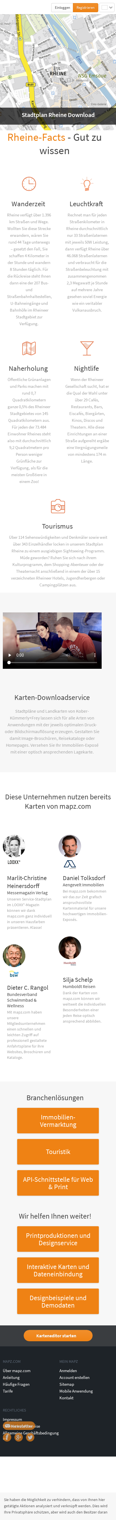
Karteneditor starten (56, 1335)
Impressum (12, 1419)
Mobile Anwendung (76, 1391)
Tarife (8, 1391)
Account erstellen (74, 1377)
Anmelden (68, 1370)
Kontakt (66, 1397)
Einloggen (62, 7)
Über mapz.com (16, 1370)
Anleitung (11, 1377)
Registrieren (86, 7)
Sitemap (66, 1384)
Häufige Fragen (16, 1384)
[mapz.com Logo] (14, 7)
